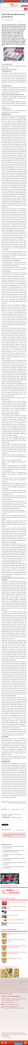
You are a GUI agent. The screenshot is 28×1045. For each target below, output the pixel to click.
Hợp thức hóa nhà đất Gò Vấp (7, 984)
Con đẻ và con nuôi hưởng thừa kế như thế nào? (16, 940)
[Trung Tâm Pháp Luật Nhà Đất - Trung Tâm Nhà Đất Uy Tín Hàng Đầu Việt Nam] (14, 4)
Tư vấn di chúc (24, 985)
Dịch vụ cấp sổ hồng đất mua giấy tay (16, 923)
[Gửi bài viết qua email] (20, 21)
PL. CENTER (6, 1035)
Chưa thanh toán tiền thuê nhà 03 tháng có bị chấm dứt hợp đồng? (16, 946)
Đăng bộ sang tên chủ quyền (7, 986)
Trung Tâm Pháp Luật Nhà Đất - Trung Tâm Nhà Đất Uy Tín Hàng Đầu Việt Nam (13, 1033)
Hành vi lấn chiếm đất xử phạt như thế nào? (16, 934)
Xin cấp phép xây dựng (13, 989)
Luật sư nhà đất (9, 991)
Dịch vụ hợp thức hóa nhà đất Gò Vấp (16, 902)
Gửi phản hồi (19, 1043)
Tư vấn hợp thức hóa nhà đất (15, 979)
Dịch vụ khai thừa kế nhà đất (13, 985)
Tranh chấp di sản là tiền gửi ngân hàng (12, 854)
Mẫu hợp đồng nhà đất (7, 993)
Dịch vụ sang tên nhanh (20, 986)
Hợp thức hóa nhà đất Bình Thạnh (20, 982)
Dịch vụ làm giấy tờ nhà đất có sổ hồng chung (16, 907)
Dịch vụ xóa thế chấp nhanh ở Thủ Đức (16, 910)
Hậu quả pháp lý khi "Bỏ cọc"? (14, 958)
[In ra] (22, 21)
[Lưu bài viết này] (25, 21)
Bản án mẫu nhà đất (11, 992)
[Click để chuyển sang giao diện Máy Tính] (5, 1043)
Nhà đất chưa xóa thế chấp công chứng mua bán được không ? (16, 952)
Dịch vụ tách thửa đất (12, 915)
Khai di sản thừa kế (19, 984)
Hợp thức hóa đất (4, 979)
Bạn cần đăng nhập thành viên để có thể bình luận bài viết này (14, 835)
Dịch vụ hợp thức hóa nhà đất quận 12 (16, 919)
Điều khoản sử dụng (7, 1037)
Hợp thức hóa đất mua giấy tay (18, 981)
